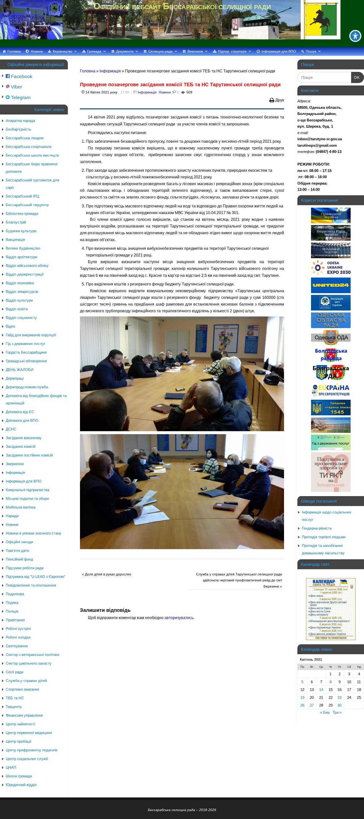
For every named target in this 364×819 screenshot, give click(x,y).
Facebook (21, 76)
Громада (94, 51)
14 (321, 689)
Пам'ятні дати (17, 550)
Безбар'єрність (18, 129)
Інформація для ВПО (278, 51)
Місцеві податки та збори (27, 498)
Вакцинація (15, 239)
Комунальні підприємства (27, 490)
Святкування (17, 646)
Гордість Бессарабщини (26, 352)
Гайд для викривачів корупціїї (31, 335)
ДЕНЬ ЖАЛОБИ (19, 369)
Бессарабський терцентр (27, 205)
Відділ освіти (17, 309)
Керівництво (62, 51)
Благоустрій (16, 222)
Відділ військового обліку (27, 265)
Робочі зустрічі (18, 628)
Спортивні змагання (22, 689)
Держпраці (15, 378)
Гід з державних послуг (25, 343)
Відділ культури (19, 300)
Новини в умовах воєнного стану (33, 533)
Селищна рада (160, 51)
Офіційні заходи (19, 542)
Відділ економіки (20, 283)
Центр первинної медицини (29, 733)
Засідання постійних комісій (29, 455)
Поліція (12, 611)
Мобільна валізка (20, 507)
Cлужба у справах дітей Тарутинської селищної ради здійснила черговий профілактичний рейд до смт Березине (239, 580)
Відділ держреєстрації (25, 274)
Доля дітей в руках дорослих (106, 574)
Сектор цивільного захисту (29, 663)
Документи (124, 51)
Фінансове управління (24, 715)
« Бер (325, 712)
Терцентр (14, 707)
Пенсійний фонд (19, 559)
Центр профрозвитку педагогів (31, 750)
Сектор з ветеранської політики (32, 654)
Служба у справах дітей (26, 680)
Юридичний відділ (21, 785)
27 (312, 705)
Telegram (20, 97)
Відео (10, 326)
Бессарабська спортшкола (29, 146)
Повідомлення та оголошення (31, 585)
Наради (12, 516)
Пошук (311, 51)
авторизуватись (178, 618)
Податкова (15, 594)
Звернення (15, 464)
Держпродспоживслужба (27, 387)
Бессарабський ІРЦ (22, 196)
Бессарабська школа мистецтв (32, 155)
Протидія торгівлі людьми (323, 537)
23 (339, 697)
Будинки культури (21, 231)
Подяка (12, 602)
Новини (37, 51)
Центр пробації (18, 741)
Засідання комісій (20, 446)
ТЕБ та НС (15, 698)
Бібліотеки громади (22, 213)
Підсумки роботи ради (25, 568)
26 (302, 705)
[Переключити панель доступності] (355, 36)
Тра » (337, 712)
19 (302, 697)
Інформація (110, 71)
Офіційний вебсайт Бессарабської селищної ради (182, 6)
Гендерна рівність (317, 528)
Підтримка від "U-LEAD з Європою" (35, 576)
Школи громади (19, 776)
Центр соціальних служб (27, 759)
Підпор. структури (232, 51)
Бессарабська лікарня (25, 138)
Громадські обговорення (26, 361)
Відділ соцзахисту (21, 317)
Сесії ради (14, 672)
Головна (14, 51)
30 (339, 705)
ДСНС (11, 429)
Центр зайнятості (20, 724)
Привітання (15, 620)
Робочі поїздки (18, 637)
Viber (16, 86)
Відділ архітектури (21, 257)
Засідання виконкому (24, 438)
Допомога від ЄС (20, 412)
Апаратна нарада (20, 120)
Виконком (195, 51)
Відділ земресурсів (22, 291)
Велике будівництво (23, 248)
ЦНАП (11, 767)
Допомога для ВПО (22, 420)
